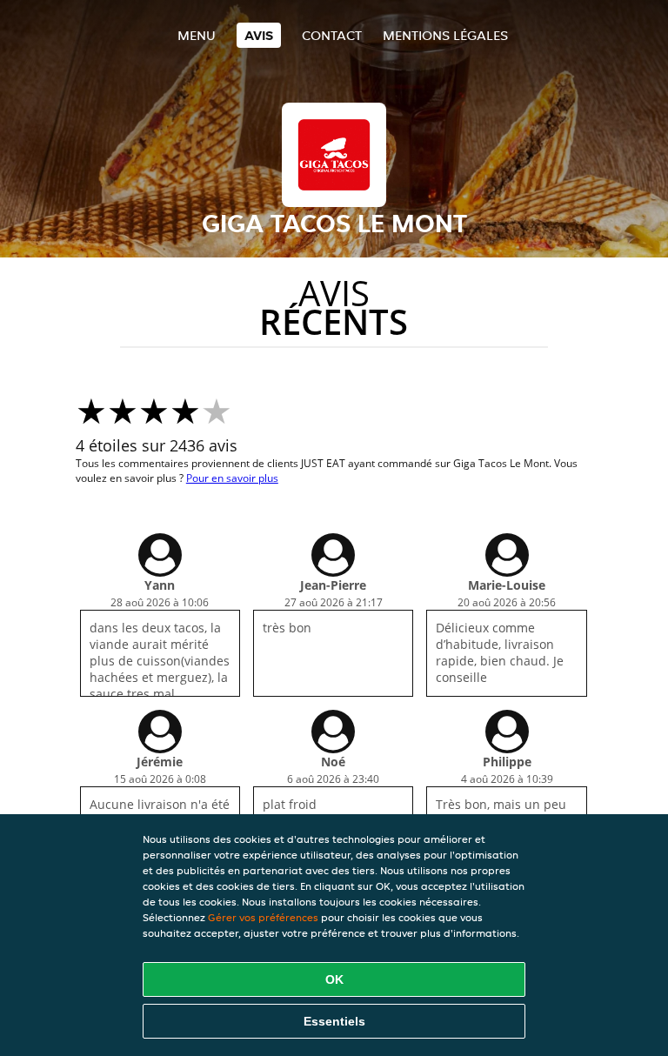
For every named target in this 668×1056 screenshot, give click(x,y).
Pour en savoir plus (232, 478)
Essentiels (334, 1021)
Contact (332, 35)
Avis (258, 35)
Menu (196, 35)
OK (334, 979)
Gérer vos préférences (263, 917)
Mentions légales (445, 35)
